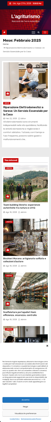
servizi (6, 103)
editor (23, 118)
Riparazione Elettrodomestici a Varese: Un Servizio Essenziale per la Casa (25, 111)
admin (23, 212)
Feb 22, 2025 (11, 118)
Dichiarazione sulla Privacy (31, 419)
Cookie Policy (15, 419)
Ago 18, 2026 (11, 212)
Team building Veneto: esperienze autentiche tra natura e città (21, 206)
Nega (25, 406)
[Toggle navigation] (33, 32)
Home (6, 44)
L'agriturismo (25, 16)
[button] (47, 345)
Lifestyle (9, 168)
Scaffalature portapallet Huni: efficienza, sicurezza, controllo (20, 314)
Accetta (25, 399)
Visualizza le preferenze (25, 413)
